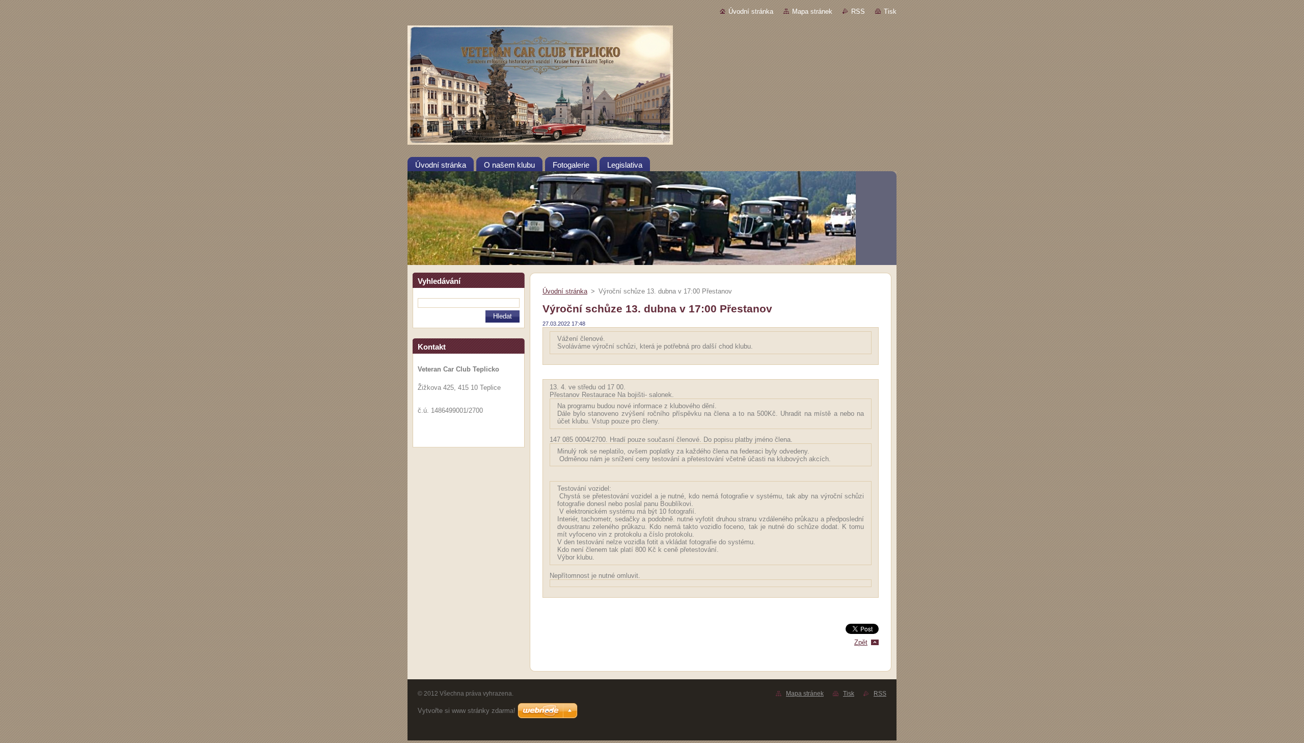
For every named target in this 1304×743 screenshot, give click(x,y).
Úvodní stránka (750, 11)
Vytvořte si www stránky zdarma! (466, 710)
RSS (858, 11)
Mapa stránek (812, 11)
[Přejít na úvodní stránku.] (652, 87)
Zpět (860, 642)
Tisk (890, 11)
